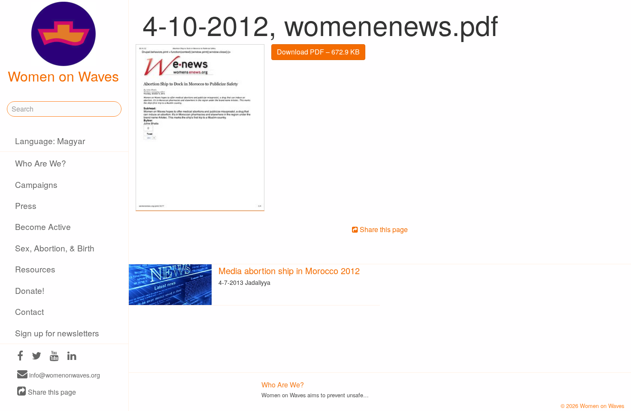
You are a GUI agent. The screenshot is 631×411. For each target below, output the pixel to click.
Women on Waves (63, 75)
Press (25, 205)
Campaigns (36, 184)
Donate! (29, 290)
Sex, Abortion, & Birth (54, 248)
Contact (29, 311)
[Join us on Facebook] (20, 357)
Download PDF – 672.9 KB (318, 52)
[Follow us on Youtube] (54, 357)
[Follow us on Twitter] (36, 357)
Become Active (43, 226)
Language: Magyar (50, 140)
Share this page (51, 392)
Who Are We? (40, 163)
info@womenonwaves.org (63, 374)
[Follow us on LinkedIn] (72, 357)
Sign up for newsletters (57, 332)
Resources (35, 269)
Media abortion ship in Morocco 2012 (289, 270)
